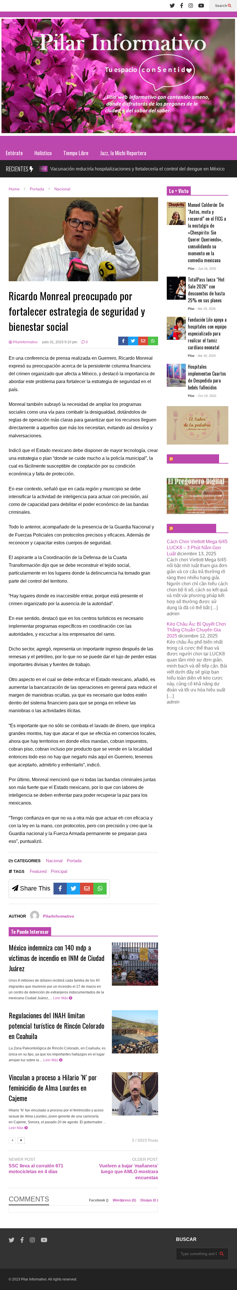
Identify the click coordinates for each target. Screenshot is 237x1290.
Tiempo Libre (75, 153)
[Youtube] (201, 6)
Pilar (191, 268)
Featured (38, 871)
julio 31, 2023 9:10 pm (59, 342)
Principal (59, 871)
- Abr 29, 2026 (206, 308)
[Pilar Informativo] (118, 78)
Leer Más (61, 998)
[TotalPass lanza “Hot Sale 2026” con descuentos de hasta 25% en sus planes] (176, 288)
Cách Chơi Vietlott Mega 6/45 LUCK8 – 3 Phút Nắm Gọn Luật (197, 547)
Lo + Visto (178, 190)
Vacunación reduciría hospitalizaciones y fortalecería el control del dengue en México (110, 168)
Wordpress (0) (125, 1200)
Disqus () (149, 1200)
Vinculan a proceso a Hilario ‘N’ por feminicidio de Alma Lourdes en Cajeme (53, 1087)
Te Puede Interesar (30, 931)
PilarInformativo (25, 342)
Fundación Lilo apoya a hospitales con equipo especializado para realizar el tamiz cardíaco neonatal (207, 333)
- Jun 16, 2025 (206, 268)
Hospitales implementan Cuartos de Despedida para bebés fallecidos (207, 377)
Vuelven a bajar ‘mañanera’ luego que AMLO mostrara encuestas (128, 1171)
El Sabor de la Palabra (195, 458)
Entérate (14, 153)
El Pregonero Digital (194, 528)
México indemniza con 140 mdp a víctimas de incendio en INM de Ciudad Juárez (56, 957)
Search (221, 6)
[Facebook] (181, 6)
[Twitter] (172, 6)
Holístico (43, 153)
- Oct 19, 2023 (206, 395)
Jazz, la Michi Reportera (123, 153)
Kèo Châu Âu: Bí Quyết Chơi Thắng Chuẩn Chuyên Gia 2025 (196, 630)
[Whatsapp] (153, 341)
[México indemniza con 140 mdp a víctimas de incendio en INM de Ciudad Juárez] (135, 964)
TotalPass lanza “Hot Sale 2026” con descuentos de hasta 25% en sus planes (206, 290)
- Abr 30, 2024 (206, 355)
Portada (74, 860)
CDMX (215, 168)
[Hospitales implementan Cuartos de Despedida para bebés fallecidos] (176, 375)
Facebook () (99, 1200)
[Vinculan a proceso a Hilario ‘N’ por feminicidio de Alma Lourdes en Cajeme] (135, 1093)
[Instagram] (190, 6)
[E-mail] (143, 341)
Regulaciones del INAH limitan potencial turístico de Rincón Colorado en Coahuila (56, 1025)
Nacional (54, 860)
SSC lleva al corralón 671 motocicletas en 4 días (36, 1168)
